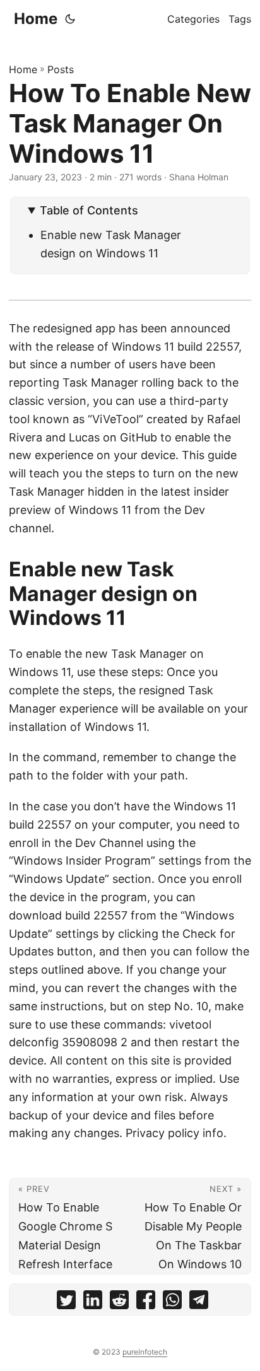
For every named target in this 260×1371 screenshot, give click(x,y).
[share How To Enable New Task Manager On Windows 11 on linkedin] (92, 1302)
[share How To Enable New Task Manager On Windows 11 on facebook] (145, 1302)
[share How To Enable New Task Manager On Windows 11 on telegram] (198, 1302)
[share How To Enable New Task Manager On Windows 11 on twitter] (66, 1302)
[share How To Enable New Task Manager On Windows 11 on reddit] (119, 1302)
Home (35, 18)
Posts (60, 69)
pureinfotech (144, 1351)
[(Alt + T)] (70, 19)
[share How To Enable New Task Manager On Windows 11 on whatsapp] (172, 1302)
